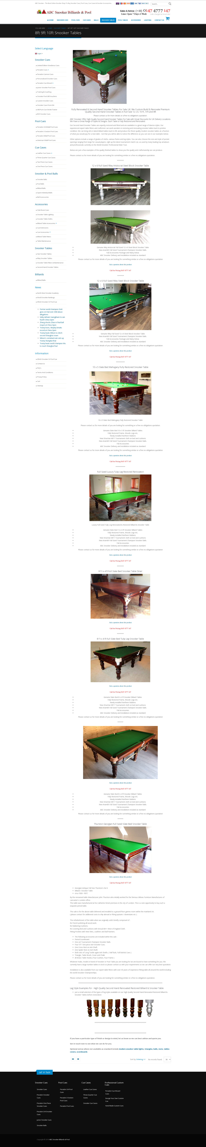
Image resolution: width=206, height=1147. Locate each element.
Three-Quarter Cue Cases (90, 1096)
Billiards (39, 274)
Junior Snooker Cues (44, 1120)
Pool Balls (40, 184)
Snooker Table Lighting (45, 215)
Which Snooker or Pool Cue (47, 302)
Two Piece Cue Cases (44, 162)
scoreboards (82, 1052)
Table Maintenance (44, 241)
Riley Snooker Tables (44, 258)
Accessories (136, 20)
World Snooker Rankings (46, 298)
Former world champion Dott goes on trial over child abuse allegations (51, 312)
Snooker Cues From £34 (45, 105)
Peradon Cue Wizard (44, 83)
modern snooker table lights (131, 1049)
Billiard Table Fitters (44, 237)
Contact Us (159, 20)
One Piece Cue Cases (45, 166)
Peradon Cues (42, 70)
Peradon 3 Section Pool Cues (47, 131)
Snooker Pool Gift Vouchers (47, 96)
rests (160, 1049)
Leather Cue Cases (44, 153)
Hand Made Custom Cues (114, 1106)
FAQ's (39, 368)
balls (155, 1049)
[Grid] (73, 1059)
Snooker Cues (62, 20)
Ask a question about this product (120, 264)
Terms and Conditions (45, 372)
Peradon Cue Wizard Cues (112, 1092)
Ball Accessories (43, 197)
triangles (148, 1049)
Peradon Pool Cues (67, 1106)
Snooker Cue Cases (90, 1103)
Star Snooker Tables (44, 254)
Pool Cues (75, 20)
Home (51, 20)
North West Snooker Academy (48, 293)
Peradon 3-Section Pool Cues (66, 1099)
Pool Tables (123, 20)
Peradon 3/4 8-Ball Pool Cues (47, 127)
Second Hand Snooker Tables (47, 267)
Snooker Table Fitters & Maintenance (50, 263)
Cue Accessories (43, 232)
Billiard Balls (41, 188)
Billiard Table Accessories (46, 223)
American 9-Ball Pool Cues (46, 140)
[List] (78, 1059)
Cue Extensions (42, 228)
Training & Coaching (44, 92)
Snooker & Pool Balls (46, 173)
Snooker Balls (42, 179)
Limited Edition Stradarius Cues (48, 65)
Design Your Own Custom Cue (114, 1099)
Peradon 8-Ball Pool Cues (46, 136)
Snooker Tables (108, 20)
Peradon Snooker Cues (43, 1096)
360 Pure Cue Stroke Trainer (47, 110)
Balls (96, 20)
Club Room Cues (43, 210)
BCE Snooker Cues (43, 114)
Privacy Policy (41, 377)
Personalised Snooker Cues (47, 79)
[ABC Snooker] (64, 9)
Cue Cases (87, 20)
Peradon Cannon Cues (45, 74)
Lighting (147, 20)
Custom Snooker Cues (45, 101)
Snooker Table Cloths (44, 219)
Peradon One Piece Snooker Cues (44, 1104)
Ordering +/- (141, 1059)
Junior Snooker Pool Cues (46, 88)
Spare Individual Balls (44, 193)
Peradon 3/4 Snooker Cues (44, 1113)
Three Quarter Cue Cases (46, 158)
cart (38, 381)
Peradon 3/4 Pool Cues (66, 1090)
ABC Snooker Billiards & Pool (59, 1140)
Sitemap (40, 386)
